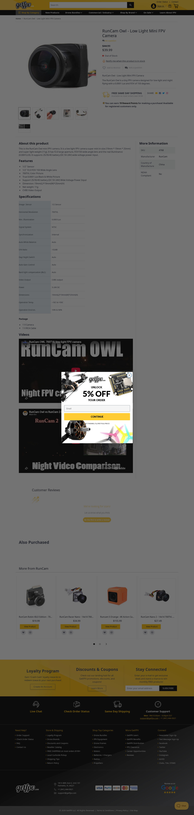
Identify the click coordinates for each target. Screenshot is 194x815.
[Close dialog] (129, 375)
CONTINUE (97, 416)
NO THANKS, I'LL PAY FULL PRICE (97, 423)
